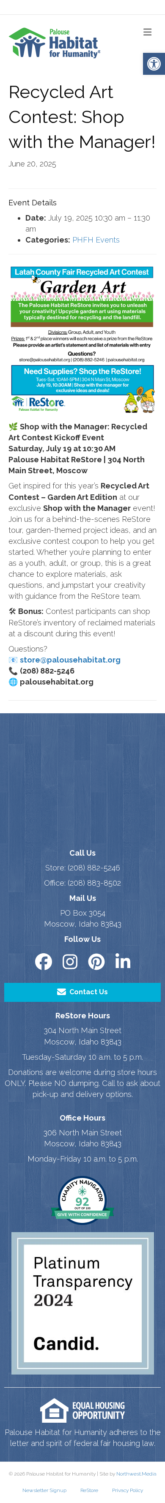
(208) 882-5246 (94, 867)
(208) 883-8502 (94, 882)
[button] (154, 64)
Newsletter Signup (44, 1490)
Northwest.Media (136, 1474)
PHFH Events (96, 239)
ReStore (89, 1490)
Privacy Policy (127, 1490)
